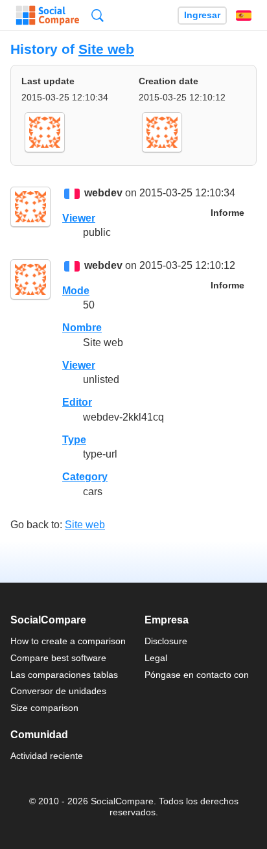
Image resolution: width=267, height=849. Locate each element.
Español (243, 15)
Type (74, 439)
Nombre (82, 327)
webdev (103, 193)
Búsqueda (97, 15)
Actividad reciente (46, 755)
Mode (75, 290)
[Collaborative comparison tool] (47, 15)
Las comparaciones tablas (64, 674)
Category (85, 476)
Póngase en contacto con (197, 674)
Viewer (78, 218)
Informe (227, 213)
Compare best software (58, 658)
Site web (106, 48)
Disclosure (166, 641)
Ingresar (202, 15)
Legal (156, 658)
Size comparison (44, 708)
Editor (77, 402)
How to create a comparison (68, 641)
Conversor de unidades (58, 691)
